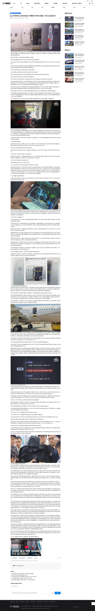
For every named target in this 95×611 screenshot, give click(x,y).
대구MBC (6, 3)
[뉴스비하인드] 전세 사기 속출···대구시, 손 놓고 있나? (21, 578)
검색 (89, 3)
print (60, 18)
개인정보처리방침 (39, 601)
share (59, 18)
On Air (92, 1)
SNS (87, 1)
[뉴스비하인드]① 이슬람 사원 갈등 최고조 (19, 575)
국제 (74, 7)
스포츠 (64, 7)
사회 (42, 7)
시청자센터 (64, 3)
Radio (27, 3)
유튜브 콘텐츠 (37, 3)
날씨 (84, 7)
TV (21, 3)
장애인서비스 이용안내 (77, 3)
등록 (57, 593)
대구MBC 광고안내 (52, 601)
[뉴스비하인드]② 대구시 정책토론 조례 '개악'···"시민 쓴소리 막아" (23, 576)
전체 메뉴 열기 (92, 3)
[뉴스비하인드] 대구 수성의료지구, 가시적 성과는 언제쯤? (22, 573)
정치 (22, 7)
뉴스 (14, 3)
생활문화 (53, 7)
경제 (32, 7)
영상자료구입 (46, 601)
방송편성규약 (22, 601)
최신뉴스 (11, 7)
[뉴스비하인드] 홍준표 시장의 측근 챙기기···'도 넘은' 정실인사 (23, 579)
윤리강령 (27, 601)
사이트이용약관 (32, 601)
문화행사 (46, 3)
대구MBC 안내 (12, 601)
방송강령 (17, 601)
